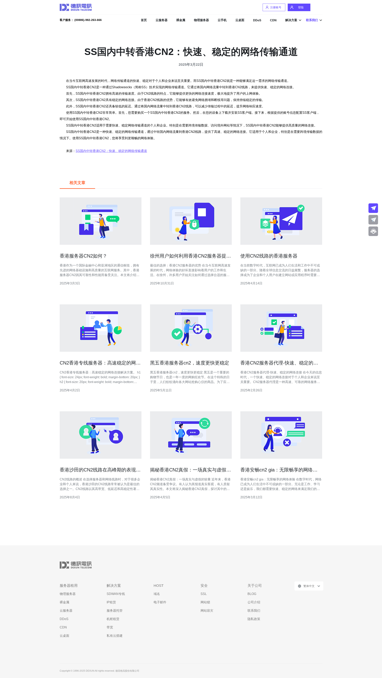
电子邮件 (160, 602)
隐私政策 (254, 619)
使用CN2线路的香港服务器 (268, 256)
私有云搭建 (115, 635)
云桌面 (239, 20)
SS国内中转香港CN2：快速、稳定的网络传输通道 (111, 151)
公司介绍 (254, 602)
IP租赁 (111, 602)
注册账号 (275, 7)
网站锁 (205, 602)
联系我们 (254, 610)
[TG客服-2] (373, 219)
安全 (204, 586)
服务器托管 (115, 610)
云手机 (222, 20)
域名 (157, 594)
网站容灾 (207, 610)
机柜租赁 (113, 619)
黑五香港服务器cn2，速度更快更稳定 (189, 362)
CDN (273, 20)
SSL (204, 594)
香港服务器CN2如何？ (83, 256)
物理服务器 (201, 20)
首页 (144, 20)
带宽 (110, 627)
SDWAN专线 (116, 594)
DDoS (257, 20)
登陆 (301, 7)
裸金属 (180, 20)
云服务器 (162, 20)
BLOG (252, 594)
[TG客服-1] (373, 208)
